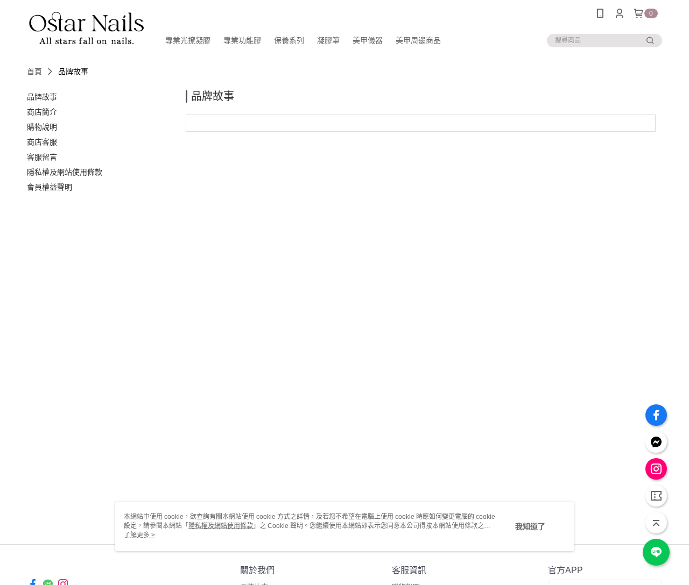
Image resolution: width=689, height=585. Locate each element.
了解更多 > (139, 535)
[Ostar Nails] (86, 28)
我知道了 (530, 526)
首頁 (34, 71)
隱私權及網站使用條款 (220, 526)
